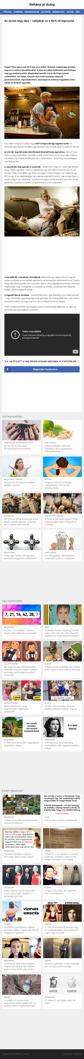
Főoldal (7, 12)
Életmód (45, 12)
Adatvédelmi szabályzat (72, 1054)
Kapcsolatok (9, 516)
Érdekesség (58, 12)
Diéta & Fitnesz (50, 443)
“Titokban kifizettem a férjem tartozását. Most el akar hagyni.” (19, 855)
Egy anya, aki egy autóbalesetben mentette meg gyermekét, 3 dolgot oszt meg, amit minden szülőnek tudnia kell (20, 671)
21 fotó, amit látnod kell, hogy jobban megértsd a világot (21, 744)
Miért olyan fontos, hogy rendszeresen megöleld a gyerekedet (16, 709)
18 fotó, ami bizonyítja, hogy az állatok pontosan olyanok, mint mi (61, 707)
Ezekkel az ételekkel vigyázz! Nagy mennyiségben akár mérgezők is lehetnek (61, 522)
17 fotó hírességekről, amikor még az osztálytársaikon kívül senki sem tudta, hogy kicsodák (62, 930)
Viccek (70, 12)
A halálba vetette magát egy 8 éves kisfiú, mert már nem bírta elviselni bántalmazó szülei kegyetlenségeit (62, 633)
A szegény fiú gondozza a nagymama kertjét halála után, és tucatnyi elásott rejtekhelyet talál (20, 1003)
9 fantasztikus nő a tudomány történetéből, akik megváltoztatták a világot (62, 745)
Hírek (47, 627)
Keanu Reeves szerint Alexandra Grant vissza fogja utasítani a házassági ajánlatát (19, 893)
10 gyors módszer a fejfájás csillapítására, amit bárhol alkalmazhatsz (58, 485)
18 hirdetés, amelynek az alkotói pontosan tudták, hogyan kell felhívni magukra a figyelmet (21, 930)
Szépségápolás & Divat (24, 443)
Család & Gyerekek (11, 664)
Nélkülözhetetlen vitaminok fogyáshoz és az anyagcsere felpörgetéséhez (58, 449)
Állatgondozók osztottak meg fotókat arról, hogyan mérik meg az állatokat (62, 668)
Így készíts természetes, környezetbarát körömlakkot (17, 447)
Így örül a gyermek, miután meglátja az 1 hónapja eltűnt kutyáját (62, 965)
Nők (78, 12)
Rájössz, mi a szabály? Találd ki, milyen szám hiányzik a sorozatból (20, 631)
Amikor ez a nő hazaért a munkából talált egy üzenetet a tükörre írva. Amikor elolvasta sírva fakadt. (62, 857)
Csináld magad (9, 443)
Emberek (18, 12)
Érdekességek (32, 12)
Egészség (19, 479)
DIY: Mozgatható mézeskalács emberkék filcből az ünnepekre (59, 557)
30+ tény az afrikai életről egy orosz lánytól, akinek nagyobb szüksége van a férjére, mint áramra (21, 522)
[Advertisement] (42, 44)
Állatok (48, 664)
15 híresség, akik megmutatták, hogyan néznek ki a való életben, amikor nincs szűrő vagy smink (19, 966)
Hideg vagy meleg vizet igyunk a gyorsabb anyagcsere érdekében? (20, 557)
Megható (48, 960)
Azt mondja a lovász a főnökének (61, 820)
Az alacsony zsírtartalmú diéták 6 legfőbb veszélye (20, 484)
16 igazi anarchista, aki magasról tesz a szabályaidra (60, 892)
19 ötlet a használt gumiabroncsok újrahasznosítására (20, 821)
